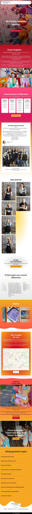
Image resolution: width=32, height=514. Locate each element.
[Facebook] (16, 507)
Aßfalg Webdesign (17, 513)
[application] (16, 359)
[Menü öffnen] (30, 3)
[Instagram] (15, 507)
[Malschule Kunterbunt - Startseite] (5, 2)
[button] (16, 359)
